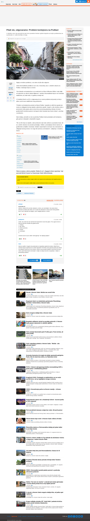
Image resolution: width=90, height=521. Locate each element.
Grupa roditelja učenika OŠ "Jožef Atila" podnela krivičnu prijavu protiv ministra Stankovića (44, 502)
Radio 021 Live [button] (26, 4)
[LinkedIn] (76, 516)
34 (32, 392)
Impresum (24, 516)
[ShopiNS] (88, 1)
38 (32, 347)
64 (32, 441)
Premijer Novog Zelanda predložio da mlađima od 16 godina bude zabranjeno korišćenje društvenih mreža (75, 40)
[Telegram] (13, 100)
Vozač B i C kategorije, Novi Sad (73, 149)
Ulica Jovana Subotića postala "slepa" (56, 281)
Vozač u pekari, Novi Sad (71, 137)
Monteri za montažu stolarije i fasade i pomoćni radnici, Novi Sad (74, 140)
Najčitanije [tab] (78, 91)
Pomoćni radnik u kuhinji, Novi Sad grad (73, 134)
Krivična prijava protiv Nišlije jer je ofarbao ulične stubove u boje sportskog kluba (75, 35)
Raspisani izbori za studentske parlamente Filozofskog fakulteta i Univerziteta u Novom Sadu (43, 301)
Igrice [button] (34, 4)
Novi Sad (11, 87)
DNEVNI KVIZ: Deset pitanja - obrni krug (74, 57)
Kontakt (19, 516)
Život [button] (50, 4)
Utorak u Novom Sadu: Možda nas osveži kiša (40, 292)
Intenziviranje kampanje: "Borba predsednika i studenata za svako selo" (75, 48)
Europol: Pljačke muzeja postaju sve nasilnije (74, 31)
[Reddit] (13, 97)
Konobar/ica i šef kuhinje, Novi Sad (73, 128)
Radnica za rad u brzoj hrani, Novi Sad (73, 143)
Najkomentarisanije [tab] (71, 91)
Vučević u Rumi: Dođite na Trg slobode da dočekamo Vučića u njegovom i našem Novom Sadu (45, 438)
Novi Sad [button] (14, 4)
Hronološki (50, 200)
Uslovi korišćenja (31, 516)
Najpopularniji (58, 200)
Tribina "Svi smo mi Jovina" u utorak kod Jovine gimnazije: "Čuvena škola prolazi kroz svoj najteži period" (44, 482)
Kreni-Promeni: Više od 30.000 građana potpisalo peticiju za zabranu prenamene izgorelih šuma (40, 282)
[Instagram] (69, 516)
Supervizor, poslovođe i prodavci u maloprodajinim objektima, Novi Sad (74, 147)
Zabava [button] (55, 4)
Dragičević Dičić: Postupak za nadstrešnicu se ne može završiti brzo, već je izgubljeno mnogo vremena (43, 378)
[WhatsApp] (10, 100)
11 (32, 358)
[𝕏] (10, 97)
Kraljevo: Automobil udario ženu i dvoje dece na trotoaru (75, 45)
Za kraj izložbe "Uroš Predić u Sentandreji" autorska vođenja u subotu (74, 53)
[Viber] (7, 100)
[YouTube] (79, 516)
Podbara (19, 193)
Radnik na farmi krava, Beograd (73, 152)
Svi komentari (34, 260)
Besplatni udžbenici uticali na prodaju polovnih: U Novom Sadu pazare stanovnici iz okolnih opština (44, 322)
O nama (9, 516)
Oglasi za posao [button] (43, 4)
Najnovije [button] (8, 4)
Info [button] (20, 4)
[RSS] (82, 516)
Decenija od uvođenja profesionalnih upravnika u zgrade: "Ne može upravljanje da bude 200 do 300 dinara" (23, 282)
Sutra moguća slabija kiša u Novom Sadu (39, 313)
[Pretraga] (76, 1)
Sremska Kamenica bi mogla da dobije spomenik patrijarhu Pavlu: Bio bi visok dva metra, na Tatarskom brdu (44, 356)
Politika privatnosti (40, 516)
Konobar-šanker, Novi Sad (72, 154)
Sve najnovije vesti (77, 59)
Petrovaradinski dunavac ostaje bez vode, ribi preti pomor (44, 410)
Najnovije (68, 28)
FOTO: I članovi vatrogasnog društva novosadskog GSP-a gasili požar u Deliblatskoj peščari (44, 367)
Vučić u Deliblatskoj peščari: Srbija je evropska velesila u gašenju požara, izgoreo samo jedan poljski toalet (74, 84)
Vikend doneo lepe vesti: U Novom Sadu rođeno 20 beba (43, 418)
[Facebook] (7, 97)
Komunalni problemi (28, 193)
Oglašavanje (14, 516)
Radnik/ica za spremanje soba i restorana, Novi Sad (73, 131)
